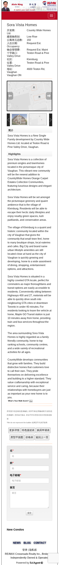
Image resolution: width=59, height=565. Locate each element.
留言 (12, 487)
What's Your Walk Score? (18, 401)
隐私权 (33, 549)
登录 (24, 549)
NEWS (17, 543)
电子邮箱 (15, 475)
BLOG (27, 543)
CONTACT (40, 543)
